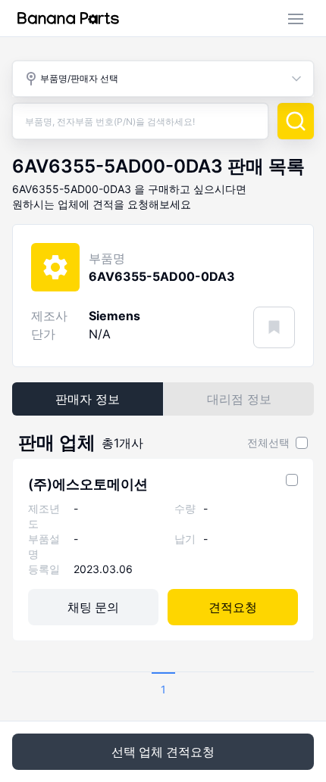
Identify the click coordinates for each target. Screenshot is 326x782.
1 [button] (163, 689)
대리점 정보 (239, 399)
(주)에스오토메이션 (88, 484)
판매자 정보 (87, 399)
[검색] (295, 121)
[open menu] (296, 18)
